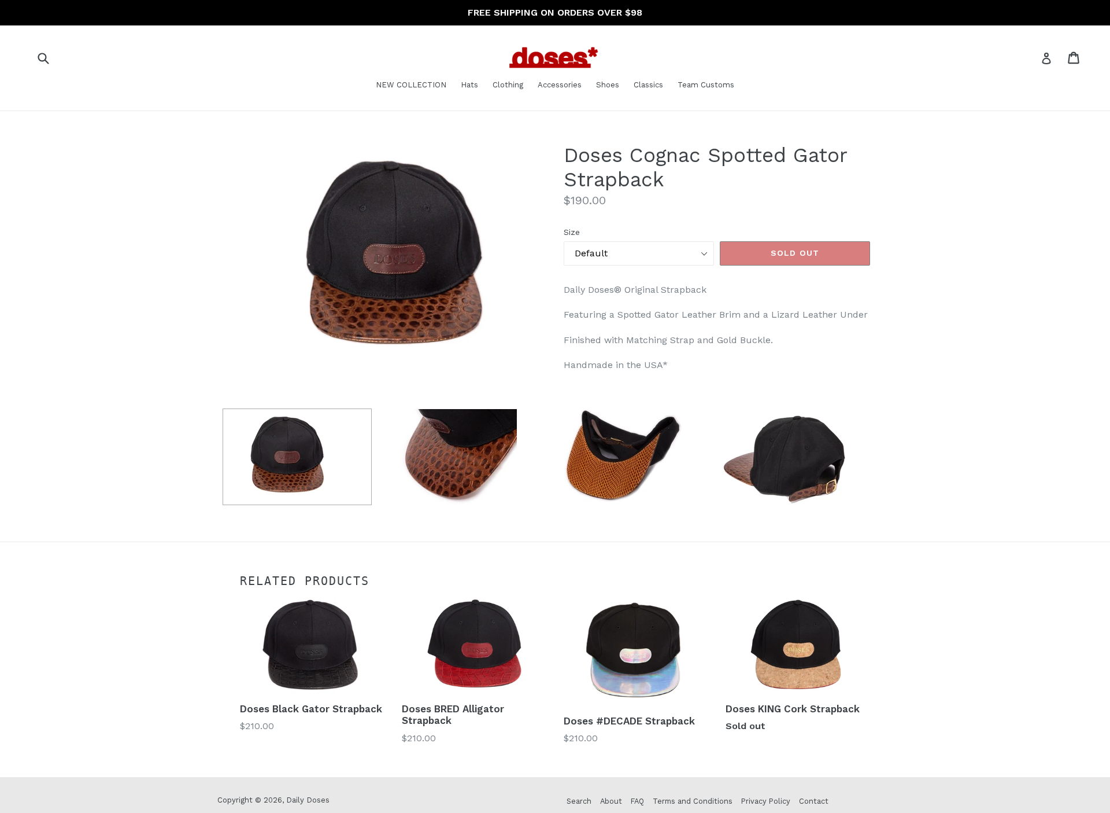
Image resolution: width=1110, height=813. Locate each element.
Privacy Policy (765, 801)
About (611, 801)
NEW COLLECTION (411, 84)
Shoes (607, 84)
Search (579, 801)
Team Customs (706, 84)
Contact (813, 801)
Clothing (508, 84)
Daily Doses (308, 800)
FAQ (637, 801)
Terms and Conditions (692, 801)
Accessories (560, 84)
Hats (469, 84)
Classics (648, 84)
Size (572, 232)
